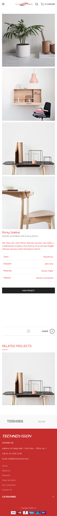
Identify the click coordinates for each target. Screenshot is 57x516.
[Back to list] (28, 331)
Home (5, 465)
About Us (6, 470)
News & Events (9, 480)
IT (35, 508)
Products (6, 475)
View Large (53, 354)
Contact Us (7, 489)
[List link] (28, 453)
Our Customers (9, 485)
